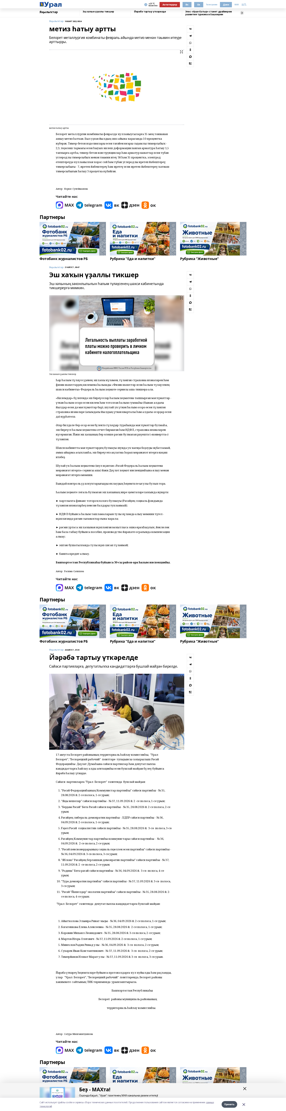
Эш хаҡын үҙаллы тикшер (98, 11)
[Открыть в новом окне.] (65, 205)
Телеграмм (211, 5)
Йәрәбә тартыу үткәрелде (150, 11)
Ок (198, 4)
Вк (187, 4)
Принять (229, 1104)
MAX (237, 5)
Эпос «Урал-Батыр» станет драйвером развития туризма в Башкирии (208, 13)
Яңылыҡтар (49, 12)
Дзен (226, 4)
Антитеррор (170, 4)
